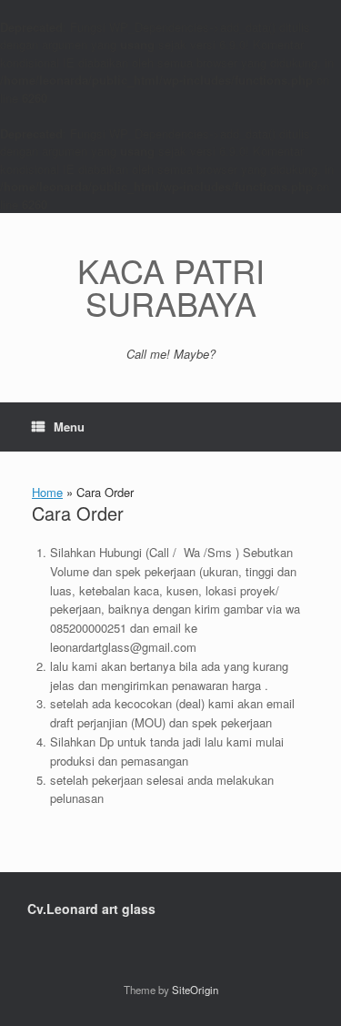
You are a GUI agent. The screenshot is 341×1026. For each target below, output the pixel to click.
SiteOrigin (195, 989)
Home (47, 492)
